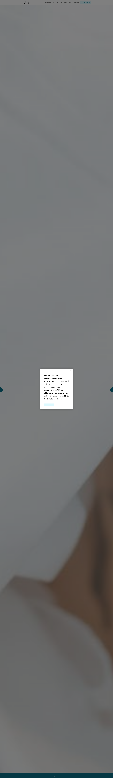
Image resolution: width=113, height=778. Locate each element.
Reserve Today (49, 405)
